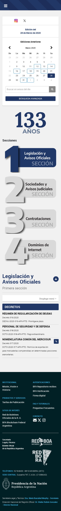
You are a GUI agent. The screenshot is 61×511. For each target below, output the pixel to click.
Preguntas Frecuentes (43, 407)
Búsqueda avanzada (30, 98)
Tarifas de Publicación (13, 402)
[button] (47, 298)
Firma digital (39, 395)
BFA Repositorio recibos (44, 386)
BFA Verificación (41, 391)
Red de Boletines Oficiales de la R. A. (11, 416)
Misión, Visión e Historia (10, 388)
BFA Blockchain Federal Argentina (13, 424)
